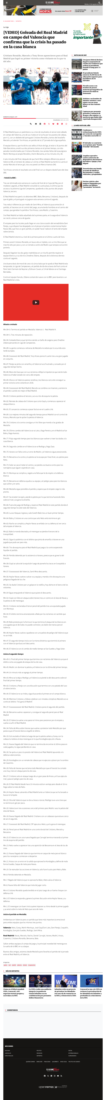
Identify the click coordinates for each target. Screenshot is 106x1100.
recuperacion (31, 965)
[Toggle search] (99, 3)
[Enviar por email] (36, 124)
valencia (19, 965)
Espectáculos (9, 1056)
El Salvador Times (8, 21)
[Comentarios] (31, 124)
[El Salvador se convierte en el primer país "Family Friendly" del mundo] (77, 147)
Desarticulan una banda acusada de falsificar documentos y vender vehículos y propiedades (92, 171)
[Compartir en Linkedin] (62, 124)
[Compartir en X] (49, 124)
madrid (14, 965)
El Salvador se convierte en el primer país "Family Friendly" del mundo (92, 145)
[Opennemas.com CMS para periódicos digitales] (53, 1089)
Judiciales (8, 1053)
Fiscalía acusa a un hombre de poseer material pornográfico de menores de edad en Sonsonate (92, 90)
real (9, 965)
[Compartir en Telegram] (57, 124)
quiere (5, 965)
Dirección (39, 1062)
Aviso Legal (63, 1062)
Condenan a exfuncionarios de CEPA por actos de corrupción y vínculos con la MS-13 (92, 133)
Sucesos (7, 1050)
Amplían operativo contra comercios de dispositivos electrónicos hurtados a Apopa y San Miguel (92, 160)
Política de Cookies (74, 1062)
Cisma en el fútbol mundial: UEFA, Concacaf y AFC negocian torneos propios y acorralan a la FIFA (13, 992)
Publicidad (47, 1062)
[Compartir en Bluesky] (53, 124)
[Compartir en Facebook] (44, 124)
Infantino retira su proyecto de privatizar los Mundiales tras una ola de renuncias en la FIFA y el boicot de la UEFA (65, 992)
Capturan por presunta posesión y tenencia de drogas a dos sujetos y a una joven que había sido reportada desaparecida (92, 115)
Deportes (18, 21)
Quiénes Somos (30, 1062)
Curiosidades (72, 1056)
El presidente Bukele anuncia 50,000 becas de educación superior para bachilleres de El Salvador (92, 77)
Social (70, 1050)
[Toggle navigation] (6, 3)
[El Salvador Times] (53, 3)
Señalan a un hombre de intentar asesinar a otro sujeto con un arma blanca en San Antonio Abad (92, 102)
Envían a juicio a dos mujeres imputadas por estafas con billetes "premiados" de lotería (92, 184)
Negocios (39, 1053)
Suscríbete (55, 1062)
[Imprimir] (40, 124)
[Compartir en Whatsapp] (66, 124)
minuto (25, 965)
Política (39, 1050)
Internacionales (73, 1053)
